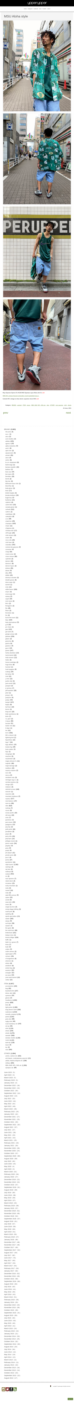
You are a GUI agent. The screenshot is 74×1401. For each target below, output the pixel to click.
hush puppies (9, 669)
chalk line (8, 521)
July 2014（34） (10, 1349)
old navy (8, 815)
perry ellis (8, 836)
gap (6, 629)
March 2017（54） (11, 1266)
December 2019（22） (12, 1179)
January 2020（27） (11, 1177)
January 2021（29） (11, 1145)
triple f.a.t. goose (10, 942)
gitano (7, 639)
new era (8, 803)
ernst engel (9, 594)
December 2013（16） (12, 1368)
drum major (9, 582)
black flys (8, 486)
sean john (8, 902)
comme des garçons (11, 547)
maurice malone (10, 770)
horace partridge (10, 662)
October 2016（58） (11, 1279)
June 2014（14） (10, 1352)
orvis (6, 817)
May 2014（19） (10, 1354)
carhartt (19, 405)
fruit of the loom (10, 617)
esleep (7, 596)
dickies (7, 568)
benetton (8, 476)
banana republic (10, 467)
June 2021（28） (10, 1132)
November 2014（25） (12, 1339)
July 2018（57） (10, 1224)
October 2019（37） (11, 1185)
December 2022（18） (12, 1085)
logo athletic (9, 744)
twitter (7, 1389)
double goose (9, 580)
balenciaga (9, 465)
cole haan (8, 542)
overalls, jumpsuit (11, 1014)
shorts (69, 405)
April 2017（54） (10, 1263)
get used (8, 631)
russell (7, 890)
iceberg (7, 671)
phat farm (8, 838)
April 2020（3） (10, 1169)
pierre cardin (9, 843)
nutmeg (7, 808)
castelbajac (9, 514)
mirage (7, 784)
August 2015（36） (11, 1315)
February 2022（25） (12, 1112)
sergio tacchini (10, 907)
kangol (7, 702)
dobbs (7, 575)
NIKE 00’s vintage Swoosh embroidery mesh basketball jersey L (21, 396)
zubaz (7, 980)
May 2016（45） (10, 1292)
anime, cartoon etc (11, 1056)
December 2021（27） (12, 1117)
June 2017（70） (10, 1258)
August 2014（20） (11, 1347)
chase (7, 526)
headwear (8, 1000)
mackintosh (9, 758)
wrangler (8, 973)
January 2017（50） (11, 1271)
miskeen (8, 787)
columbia (8, 544)
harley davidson (10, 653)
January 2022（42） (11, 1114)
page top (70, 1399)
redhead (8, 871)
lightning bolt (9, 737)
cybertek (8, 559)
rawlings (8, 867)
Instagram (3, 1389)
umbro (7, 949)
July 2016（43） (10, 1287)
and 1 (7, 448)
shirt (65, 405)
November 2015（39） (12, 1307)
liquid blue (8, 740)
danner (7, 561)
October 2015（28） (11, 1310)
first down (8, 613)
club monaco (9, 535)
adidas (7, 441)
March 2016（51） (11, 1297)
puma (7, 860)
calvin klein (9, 504)
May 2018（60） (10, 1229)
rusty (6, 893)
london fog (8, 747)
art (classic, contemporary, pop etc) (16, 1058)
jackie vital (8, 681)
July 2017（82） (10, 1255)
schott (7, 900)
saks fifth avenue (10, 895)
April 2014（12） (10, 1357)
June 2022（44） (10, 1101)
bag (6, 988)
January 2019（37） (11, 1208)
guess (7, 650)
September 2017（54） (12, 1250)
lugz (6, 751)
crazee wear (9, 554)
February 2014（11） (12, 1362)
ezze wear (8, 601)
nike (48, 405)
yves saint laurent (11, 977)
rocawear (8, 883)
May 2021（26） (10, 1135)
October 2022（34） (11, 1091)
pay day (7, 827)
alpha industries (10, 446)
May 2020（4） (9, 1166)
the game (8, 928)
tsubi (6, 947)
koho (7, 716)
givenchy (8, 641)
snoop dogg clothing (11, 909)
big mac (7, 481)
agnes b (8, 443)
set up (7, 1026)
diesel (7, 570)
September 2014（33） (12, 1344)
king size (8, 711)
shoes (7, 1031)
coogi (7, 551)
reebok (7, 874)
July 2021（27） (10, 1130)
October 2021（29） (11, 1122)
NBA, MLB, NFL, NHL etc (38, 405)
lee (6, 730)
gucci (7, 648)
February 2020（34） (12, 1174)
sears (7, 904)
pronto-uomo (9, 855)
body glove (8, 488)
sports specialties (11, 916)
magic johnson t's (11, 761)
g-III (6, 624)
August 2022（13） (11, 1096)
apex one (8, 450)
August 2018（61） (11, 1221)
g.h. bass (8, 627)
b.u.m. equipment (10, 462)
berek (7, 479)
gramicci (8, 646)
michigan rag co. (10, 780)
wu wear (8, 975)
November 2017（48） (12, 1245)
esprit (7, 599)
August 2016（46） (11, 1284)
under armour (9, 951)
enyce (7, 592)
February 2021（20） (12, 1143)
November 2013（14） (12, 1370)
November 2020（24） (12, 1151)
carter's (7, 512)
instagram (30, 8)
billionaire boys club (11, 483)
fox (6, 615)
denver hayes (9, 566)
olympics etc (9, 1067)
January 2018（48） (11, 1240)
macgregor (8, 754)
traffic (7, 940)
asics (7, 457)
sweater (7, 1035)
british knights (9, 493)
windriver (8, 965)
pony (7, 848)
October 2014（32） (11, 1341)
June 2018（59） (10, 1226)
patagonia (8, 824)
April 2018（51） (10, 1232)
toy (6, 1047)
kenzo (7, 709)
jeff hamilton (9, 690)
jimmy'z (7, 695)
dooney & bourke (10, 577)
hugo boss (8, 664)
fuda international (11, 622)
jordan (7, 700)
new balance (9, 801)
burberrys (8, 500)
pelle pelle (8, 829)
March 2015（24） (11, 1328)
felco (6, 603)
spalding (8, 914)
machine (8, 756)
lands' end (8, 726)
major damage (10, 766)
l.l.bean (7, 721)
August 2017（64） (11, 1253)
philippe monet (10, 841)
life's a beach (9, 735)
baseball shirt (9, 991)
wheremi (8, 961)
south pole (8, 911)
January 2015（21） (11, 1334)
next (68, 412)
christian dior (9, 530)
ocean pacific (9, 813)
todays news (9, 935)
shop (40, 8)
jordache (8, 697)
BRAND (14, 405)
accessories (9, 986)
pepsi (7, 834)
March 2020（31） (11, 1172)
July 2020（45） (10, 1161)
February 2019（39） (12, 1206)
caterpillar (8, 516)
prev (5, 412)
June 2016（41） (10, 1289)
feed (15, 1389)
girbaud (7, 636)
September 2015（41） (12, 1313)
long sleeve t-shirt (11, 1009)
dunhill (7, 584)
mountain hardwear (11, 796)
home (25, 8)
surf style (8, 923)
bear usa (8, 472)
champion (8, 523)
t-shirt (7, 1040)
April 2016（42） (10, 1294)
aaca (7, 436)
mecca (7, 775)
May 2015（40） (10, 1323)
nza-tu (7, 810)
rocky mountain (10, 885)
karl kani (8, 707)
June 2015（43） (10, 1320)
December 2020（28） (12, 1148)
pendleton (8, 831)
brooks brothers (10, 495)
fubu (6, 620)
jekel (6, 693)
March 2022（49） (11, 1109)
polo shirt (8, 1019)
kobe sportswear (10, 714)
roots (7, 888)
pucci (7, 857)
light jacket (8, 1007)
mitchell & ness (10, 789)
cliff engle (8, 533)
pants (7, 1016)
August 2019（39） (11, 1190)
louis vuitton (9, 749)
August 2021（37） (11, 1127)
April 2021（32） (10, 1138)
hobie (7, 660)
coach (7, 537)
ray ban (7, 869)
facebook (11, 1389)
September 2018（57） (12, 1219)
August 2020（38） (11, 1159)
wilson (7, 963)
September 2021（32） (12, 1125)
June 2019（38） (10, 1195)
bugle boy (8, 497)
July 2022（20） (10, 1098)
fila (6, 608)
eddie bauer (9, 589)
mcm (6, 773)
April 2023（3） (10, 1075)
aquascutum (9, 453)
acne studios (9, 439)
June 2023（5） (10, 1072)
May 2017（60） (10, 1260)
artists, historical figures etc (14, 1060)
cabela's (8, 502)
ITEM (24, 405)
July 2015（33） (10, 1318)
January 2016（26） (11, 1302)
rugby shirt (8, 1021)
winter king (8, 968)
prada (7, 850)
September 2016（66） (12, 1281)
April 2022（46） (10, 1106)
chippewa (8, 528)
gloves (7, 998)
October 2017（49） (11, 1247)
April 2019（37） (10, 1200)
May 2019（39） (10, 1198)
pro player (8, 853)
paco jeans (8, 822)
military (7, 1063)
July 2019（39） (10, 1192)
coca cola (8, 540)
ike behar (8, 674)
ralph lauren (9, 864)
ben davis (8, 474)
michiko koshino (10, 782)
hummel (8, 667)
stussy (7, 921)
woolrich (8, 970)
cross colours (9, 556)
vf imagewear (9, 958)
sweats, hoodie (10, 1038)
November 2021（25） (12, 1119)
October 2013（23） (11, 1373)
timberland (8, 932)
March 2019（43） (11, 1203)
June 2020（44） (10, 1164)
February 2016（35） (12, 1300)
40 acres (8, 432)
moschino (8, 794)
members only (9, 777)
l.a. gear (8, 719)
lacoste (7, 723)
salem (7, 897)
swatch (7, 925)
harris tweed (9, 655)
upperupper (9, 954)
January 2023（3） (11, 1083)
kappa (7, 704)
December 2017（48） (12, 1242)
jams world (8, 683)
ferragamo (8, 606)
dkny (6, 573)
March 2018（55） (11, 1234)
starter (7, 918)
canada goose (10, 507)
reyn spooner (59, 405)
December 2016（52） (12, 1273)
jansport (8, 686)
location (44, 8)
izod (6, 676)
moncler (8, 791)
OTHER (52, 405)
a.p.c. (7, 434)
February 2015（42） (12, 1331)
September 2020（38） (12, 1156)
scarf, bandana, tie (11, 1024)
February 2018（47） (12, 1237)
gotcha (7, 643)
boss (6, 490)
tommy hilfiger (9, 937)
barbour (7, 469)
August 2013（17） (11, 1378)
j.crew (7, 678)
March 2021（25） (11, 1140)
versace (7, 956)
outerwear (8, 1012)
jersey (28, 405)
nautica (7, 798)
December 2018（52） (12, 1211)
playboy (7, 846)
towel (7, 1045)
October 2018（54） (11, 1216)
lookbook (36, 8)
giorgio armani (10, 634)
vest (6, 1049)
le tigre (7, 728)
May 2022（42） (10, 1104)
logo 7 (7, 742)
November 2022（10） (12, 1088)
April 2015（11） (10, 1326)
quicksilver (8, 862)
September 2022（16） (12, 1093)
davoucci (8, 563)
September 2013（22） (12, 1375)
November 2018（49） (12, 1213)
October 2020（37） (11, 1153)
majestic (8, 763)
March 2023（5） (10, 1078)
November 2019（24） (12, 1182)
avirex (7, 460)
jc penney (8, 688)
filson (7, 610)
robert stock (9, 881)
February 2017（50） (12, 1268)
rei (6, 876)
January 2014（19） (11, 1365)
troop (7, 944)
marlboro (8, 768)
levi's (7, 733)
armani (7, 455)
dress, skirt (8, 993)
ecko (6, 587)
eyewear (8, 995)
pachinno (8, 820)
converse (8, 549)
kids (6, 1005)
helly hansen (9, 657)
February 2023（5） (11, 1080)
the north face (9, 930)
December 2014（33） (12, 1336)
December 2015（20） (12, 1305)
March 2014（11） (11, 1360)
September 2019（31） (12, 1187)
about (48, 8)
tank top (7, 1042)
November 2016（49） (12, 1276)
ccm (6, 519)
